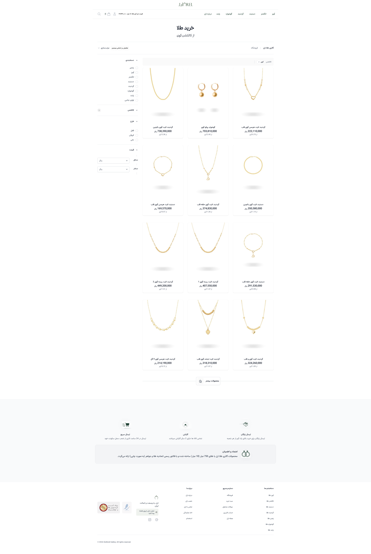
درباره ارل (189, 495)
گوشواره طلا (270, 524)
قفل (132, 130)
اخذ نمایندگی (187, 512)
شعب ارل (189, 501)
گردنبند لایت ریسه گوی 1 (208, 282)
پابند (218, 14)
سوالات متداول (228, 507)
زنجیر (132, 67)
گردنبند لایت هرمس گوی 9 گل (163, 359)
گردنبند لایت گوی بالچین (163, 127)
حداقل (135, 160)
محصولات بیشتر (212, 381)
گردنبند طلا (270, 512)
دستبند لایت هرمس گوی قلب (163, 204)
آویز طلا (271, 495)
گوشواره (229, 14)
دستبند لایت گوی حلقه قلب (253, 282)
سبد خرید (229, 501)
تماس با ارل (188, 507)
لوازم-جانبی (129, 100)
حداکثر (135, 168)
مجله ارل (230, 518)
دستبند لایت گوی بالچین (253, 204)
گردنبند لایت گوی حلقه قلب (208, 204)
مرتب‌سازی (105, 48)
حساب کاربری (228, 512)
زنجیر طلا (271, 518)
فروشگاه (254, 48)
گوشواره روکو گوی (208, 127)
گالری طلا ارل (268, 48)
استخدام (189, 518)
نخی (132, 139)
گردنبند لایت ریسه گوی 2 (163, 282)
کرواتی (131, 135)
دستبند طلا (270, 507)
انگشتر (263, 14)
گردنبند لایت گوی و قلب (253, 359)
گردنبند (240, 14)
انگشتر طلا (270, 501)
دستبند (252, 14)
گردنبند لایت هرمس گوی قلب (253, 127)
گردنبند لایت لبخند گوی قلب (208, 359)
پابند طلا (271, 530)
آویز (273, 14)
